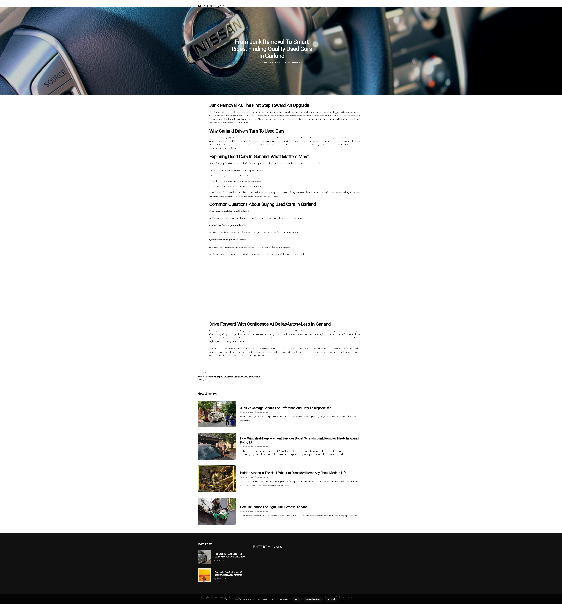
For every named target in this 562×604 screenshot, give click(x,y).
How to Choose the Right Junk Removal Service (273, 507)
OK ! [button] (297, 599)
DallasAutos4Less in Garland (273, 144)
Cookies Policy (285, 599)
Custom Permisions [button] (313, 599)
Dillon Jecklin (267, 63)
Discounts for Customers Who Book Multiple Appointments (229, 573)
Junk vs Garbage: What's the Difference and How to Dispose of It (285, 408)
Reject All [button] (331, 599)
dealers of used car (223, 192)
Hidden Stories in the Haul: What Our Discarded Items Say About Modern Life (293, 473)
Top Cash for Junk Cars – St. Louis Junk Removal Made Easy (229, 555)
